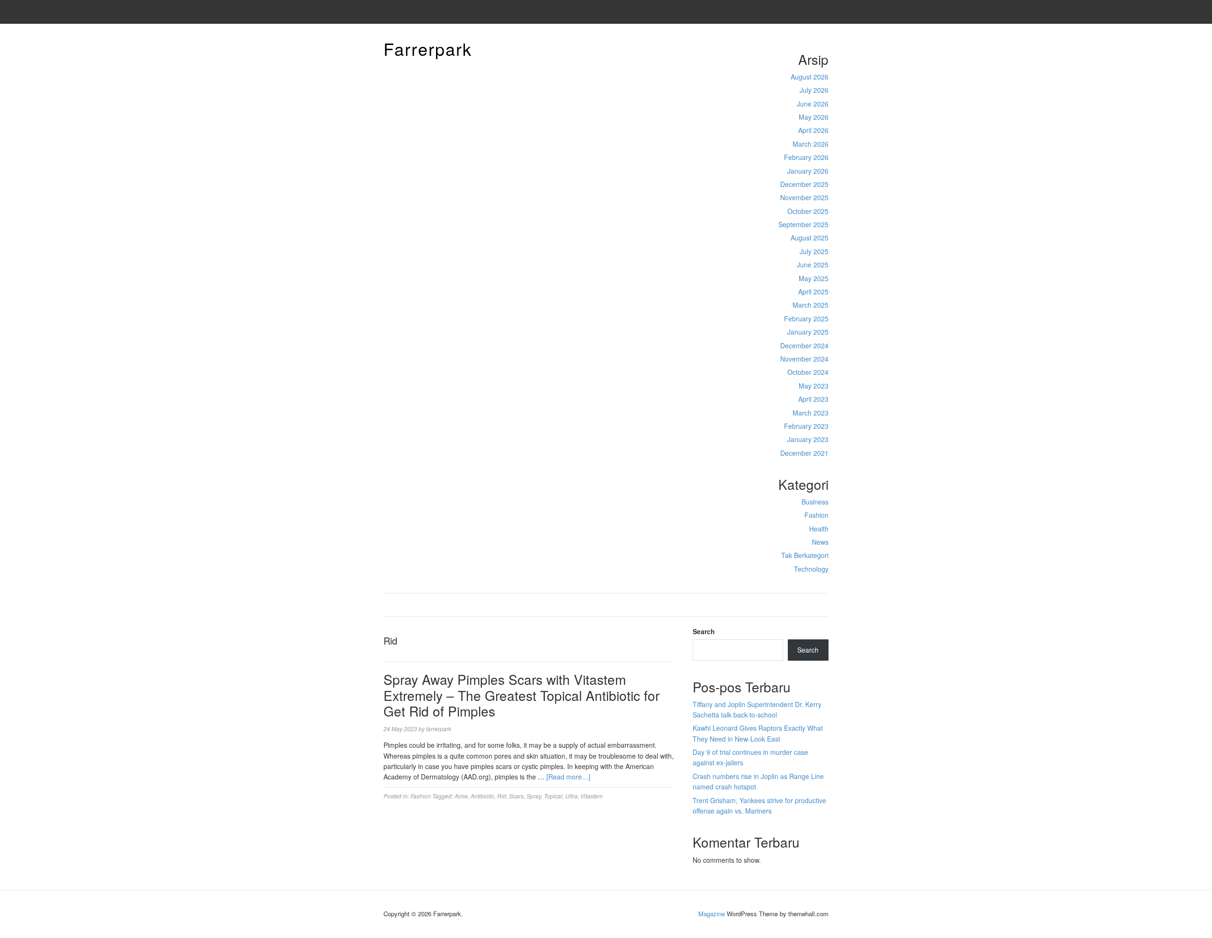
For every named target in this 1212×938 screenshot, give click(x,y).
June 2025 (813, 264)
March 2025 (811, 305)
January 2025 (808, 331)
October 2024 (808, 372)
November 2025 (804, 197)
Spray (533, 796)
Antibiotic (482, 796)
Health (819, 528)
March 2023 (811, 412)
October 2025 (808, 211)
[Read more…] (568, 776)
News (820, 542)
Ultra (571, 796)
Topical (553, 796)
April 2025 (813, 291)
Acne (461, 796)
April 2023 (813, 399)
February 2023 (806, 426)
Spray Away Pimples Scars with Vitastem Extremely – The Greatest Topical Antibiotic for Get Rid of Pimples (521, 695)
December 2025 (804, 184)
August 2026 (810, 76)
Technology (811, 569)
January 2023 (808, 439)
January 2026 (808, 171)
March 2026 (811, 144)
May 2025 (814, 278)
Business (815, 501)
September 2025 (803, 224)
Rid (501, 796)
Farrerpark (427, 48)
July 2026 (814, 90)
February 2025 (806, 318)
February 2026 (806, 157)
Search (704, 631)
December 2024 (804, 345)
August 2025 (810, 237)
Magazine (711, 913)
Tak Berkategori (805, 555)
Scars (516, 796)
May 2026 (814, 117)
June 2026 (813, 103)
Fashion (816, 515)
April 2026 (813, 130)
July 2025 (814, 251)
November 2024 (804, 358)
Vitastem (591, 796)
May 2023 (814, 385)
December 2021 (804, 453)
